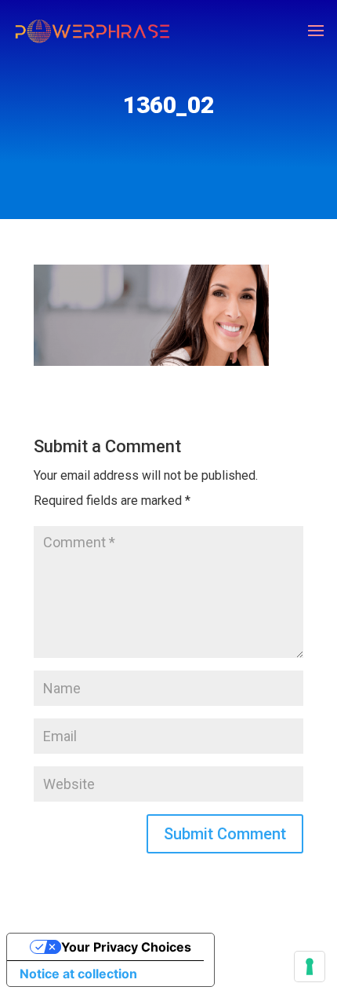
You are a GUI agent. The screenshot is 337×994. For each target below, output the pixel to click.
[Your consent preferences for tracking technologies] (309, 966)
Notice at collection (78, 973)
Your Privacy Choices (126, 947)
